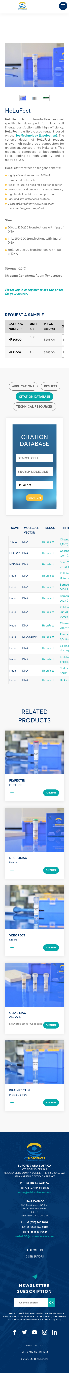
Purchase (51, 792)
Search (34, 497)
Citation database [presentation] (34, 397)
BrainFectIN (19, 1090)
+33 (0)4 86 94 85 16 (36, 1183)
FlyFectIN (17, 780)
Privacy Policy (34, 1345)
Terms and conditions (34, 1352)
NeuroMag (18, 858)
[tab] (23, 386)
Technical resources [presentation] (34, 406)
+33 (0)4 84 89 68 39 (37, 1187)
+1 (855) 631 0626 (37, 1231)
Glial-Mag (17, 1013)
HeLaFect (48, 541)
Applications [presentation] (23, 386)
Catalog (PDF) (34, 1250)
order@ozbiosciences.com (34, 1192)
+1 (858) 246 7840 (37, 1222)
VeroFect (17, 935)
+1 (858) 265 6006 (37, 1227)
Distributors (34, 1256)
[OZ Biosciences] (22, 6)
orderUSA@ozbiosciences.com (34, 1236)
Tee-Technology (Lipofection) (36, 135)
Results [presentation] (50, 386)
